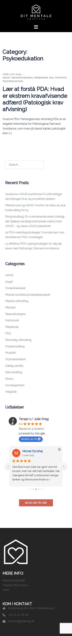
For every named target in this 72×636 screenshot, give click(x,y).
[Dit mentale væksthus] (36, 12)
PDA (51, 77)
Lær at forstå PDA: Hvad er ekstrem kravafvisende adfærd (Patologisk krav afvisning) (35, 99)
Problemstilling (14, 346)
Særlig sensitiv (14, 365)
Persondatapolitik (14, 580)
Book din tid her (36, 502)
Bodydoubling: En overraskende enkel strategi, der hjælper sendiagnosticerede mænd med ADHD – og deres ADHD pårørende (35, 221)
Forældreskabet (15, 288)
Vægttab (11, 391)
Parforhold (12, 320)
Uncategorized (14, 385)
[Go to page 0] (30, 489)
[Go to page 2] (36, 489)
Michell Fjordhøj (32, 451)
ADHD (9, 275)
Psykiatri (61, 77)
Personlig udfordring (18, 340)
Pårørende (41, 77)
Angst (6, 77)
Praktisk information (15, 585)
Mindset (10, 307)
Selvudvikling (13, 372)
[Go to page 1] (33, 489)
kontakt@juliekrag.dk (21, 621)
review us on (29, 439)
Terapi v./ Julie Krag (34, 419)
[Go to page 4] (41, 489)
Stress (9, 378)
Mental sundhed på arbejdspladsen (28, 294)
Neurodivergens (22, 77)
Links (6, 590)
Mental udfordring (16, 301)
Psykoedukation (13, 81)
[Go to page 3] (38, 489)
